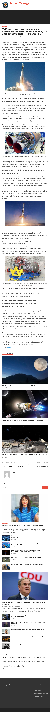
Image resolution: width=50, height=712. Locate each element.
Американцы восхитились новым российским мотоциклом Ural (27, 636)
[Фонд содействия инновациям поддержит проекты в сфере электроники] (6, 540)
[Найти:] (25, 487)
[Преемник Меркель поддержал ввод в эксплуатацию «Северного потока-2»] (25, 599)
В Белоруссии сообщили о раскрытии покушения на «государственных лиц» (21, 670)
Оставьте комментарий (17, 36)
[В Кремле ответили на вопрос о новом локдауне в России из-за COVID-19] (6, 634)
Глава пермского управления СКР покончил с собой (24, 644)
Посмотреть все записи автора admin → (22, 474)
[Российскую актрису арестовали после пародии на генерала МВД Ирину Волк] (6, 626)
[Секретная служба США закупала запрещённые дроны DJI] (6, 562)
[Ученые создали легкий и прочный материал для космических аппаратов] (6, 569)
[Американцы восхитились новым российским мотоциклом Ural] (6, 641)
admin (10, 36)
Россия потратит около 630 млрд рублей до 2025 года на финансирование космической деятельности (25, 551)
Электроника (5, 523)
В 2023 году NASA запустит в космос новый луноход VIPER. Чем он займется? (22, 385)
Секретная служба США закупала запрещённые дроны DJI (26, 557)
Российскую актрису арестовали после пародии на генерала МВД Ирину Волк (21, 668)
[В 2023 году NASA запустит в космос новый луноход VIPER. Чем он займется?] (25, 384)
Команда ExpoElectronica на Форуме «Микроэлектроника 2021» (23, 525)
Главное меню (8, 22)
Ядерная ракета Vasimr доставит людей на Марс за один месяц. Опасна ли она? (23, 420)
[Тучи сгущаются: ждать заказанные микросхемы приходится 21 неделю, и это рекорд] (6, 547)
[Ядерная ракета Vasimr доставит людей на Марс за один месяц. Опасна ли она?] (25, 418)
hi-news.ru (9, 347)
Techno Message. (20, 3)
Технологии (5, 26)
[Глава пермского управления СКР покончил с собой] (6, 648)
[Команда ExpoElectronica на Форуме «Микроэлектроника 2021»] (25, 522)
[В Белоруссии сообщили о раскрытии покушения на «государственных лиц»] (6, 619)
